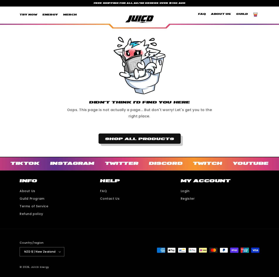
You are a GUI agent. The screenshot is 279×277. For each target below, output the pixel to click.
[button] (255, 14)
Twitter (121, 163)
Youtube (251, 163)
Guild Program (32, 198)
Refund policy (31, 214)
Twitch (207, 163)
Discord (165, 163)
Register (188, 198)
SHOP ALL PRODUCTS (139, 139)
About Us (27, 191)
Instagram (72, 163)
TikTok (25, 163)
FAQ (103, 191)
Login (185, 191)
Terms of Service (34, 206)
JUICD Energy (40, 267)
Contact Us (109, 198)
